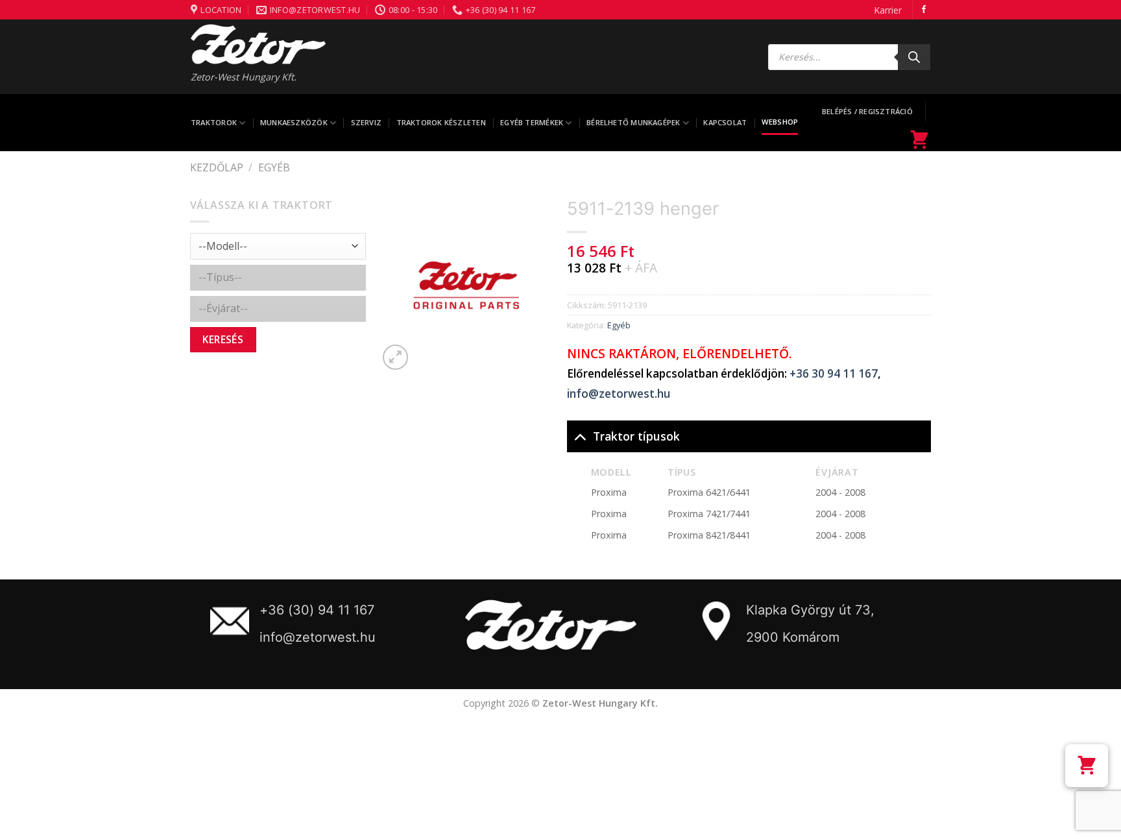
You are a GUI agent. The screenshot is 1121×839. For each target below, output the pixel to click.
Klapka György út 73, (810, 610)
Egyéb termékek (531, 122)
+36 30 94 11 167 (834, 373)
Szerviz (366, 122)
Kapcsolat (725, 122)
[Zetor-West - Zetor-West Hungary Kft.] (258, 44)
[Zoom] (395, 357)
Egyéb (274, 167)
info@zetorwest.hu (618, 393)
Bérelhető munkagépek (633, 122)
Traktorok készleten (441, 122)
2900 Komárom (792, 637)
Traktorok (214, 122)
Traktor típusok (636, 436)
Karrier (888, 10)
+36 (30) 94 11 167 (316, 610)
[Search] (914, 57)
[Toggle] (579, 436)
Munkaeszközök (294, 122)
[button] (1086, 765)
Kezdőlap (216, 167)
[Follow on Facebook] (924, 9)
